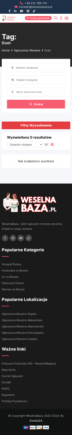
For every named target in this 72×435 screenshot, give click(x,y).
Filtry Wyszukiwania (36, 125)
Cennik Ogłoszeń (12, 376)
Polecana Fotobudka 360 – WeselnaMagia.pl (29, 363)
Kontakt (6, 382)
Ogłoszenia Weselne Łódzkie (19, 339)
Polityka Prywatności (14, 401)
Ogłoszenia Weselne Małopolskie (22, 320)
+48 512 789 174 (36, 3)
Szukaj (38, 104)
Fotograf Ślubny (11, 264)
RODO (5, 388)
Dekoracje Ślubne (13, 283)
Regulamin (8, 395)
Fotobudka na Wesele (15, 270)
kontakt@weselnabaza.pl (35, 7)
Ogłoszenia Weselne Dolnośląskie (23, 332)
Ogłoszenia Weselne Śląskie (19, 314)
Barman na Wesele (13, 289)
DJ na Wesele (10, 276)
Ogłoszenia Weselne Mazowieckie (23, 326)
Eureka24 (36, 420)
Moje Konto (9, 369)
